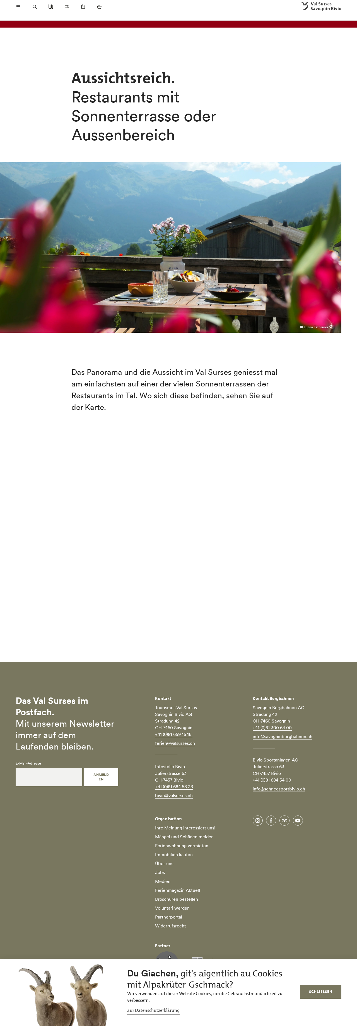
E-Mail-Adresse (28, 763)
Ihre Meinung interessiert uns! (185, 828)
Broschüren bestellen (176, 899)
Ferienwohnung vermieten (181, 845)
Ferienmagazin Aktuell (177, 890)
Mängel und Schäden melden (184, 836)
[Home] (321, 6)
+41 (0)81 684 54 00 (272, 780)
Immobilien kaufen (174, 854)
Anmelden (101, 777)
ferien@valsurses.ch (175, 743)
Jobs (160, 872)
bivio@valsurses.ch (174, 795)
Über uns (164, 863)
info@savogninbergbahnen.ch (282, 736)
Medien (162, 881)
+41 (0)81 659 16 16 (173, 734)
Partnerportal (168, 917)
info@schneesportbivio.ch (279, 789)
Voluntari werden (172, 908)
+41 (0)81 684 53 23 (174, 786)
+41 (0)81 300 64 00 (272, 727)
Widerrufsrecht (170, 926)
